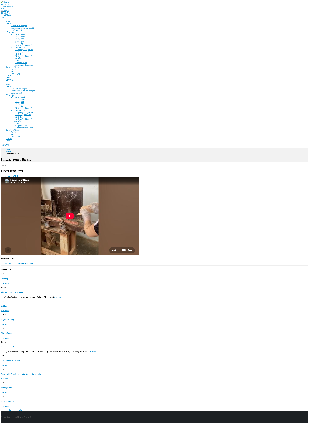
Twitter (11, 263)
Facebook (4, 263)
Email (32, 263)
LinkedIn (18, 263)
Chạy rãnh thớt (7, 347)
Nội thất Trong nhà (18, 34)
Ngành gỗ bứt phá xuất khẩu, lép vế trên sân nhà (21, 374)
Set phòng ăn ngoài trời (24, 50)
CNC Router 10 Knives (10, 360)
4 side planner (6, 388)
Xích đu (18, 54)
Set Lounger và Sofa (23, 52)
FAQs (8, 78)
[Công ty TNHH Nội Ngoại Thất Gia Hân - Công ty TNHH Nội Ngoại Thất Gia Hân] (7, 8)
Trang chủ (10, 21)
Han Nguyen (9, 176)
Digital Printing (7, 319)
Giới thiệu (9, 23)
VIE (7, 80)
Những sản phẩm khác (24, 45)
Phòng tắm (19, 39)
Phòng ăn (19, 43)
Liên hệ (9, 76)
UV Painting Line (8, 401)
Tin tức (13, 69)
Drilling (4, 306)
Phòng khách (20, 37)
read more (5, 283)
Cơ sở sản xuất (16, 30)
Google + (26, 263)
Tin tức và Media (12, 67)
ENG (12, 80)
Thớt (17, 60)
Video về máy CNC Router (12, 292)
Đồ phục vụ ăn (21, 63)
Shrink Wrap (6, 333)
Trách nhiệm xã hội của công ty (23, 28)
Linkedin (18, 410)
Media (13, 71)
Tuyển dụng (15, 74)
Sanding (4, 279)
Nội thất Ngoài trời (18, 47)
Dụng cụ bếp (16, 58)
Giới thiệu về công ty (19, 26)
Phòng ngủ (19, 41)
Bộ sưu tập (10, 32)
